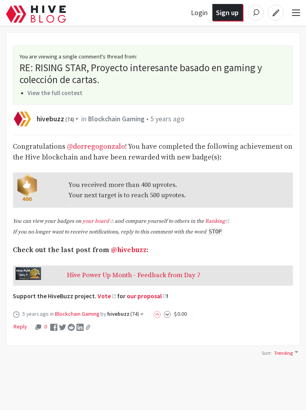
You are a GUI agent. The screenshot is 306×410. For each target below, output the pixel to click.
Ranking (215, 221)
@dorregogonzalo (96, 146)
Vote (104, 296)
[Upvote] (158, 313)
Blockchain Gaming (116, 119)
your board (95, 221)
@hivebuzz (129, 250)
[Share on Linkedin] (80, 326)
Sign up (227, 12)
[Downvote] (167, 313)
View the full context (54, 93)
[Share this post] (88, 327)
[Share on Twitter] (62, 326)
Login (199, 12)
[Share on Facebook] (53, 326)
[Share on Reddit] (71, 326)
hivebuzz (55, 119)
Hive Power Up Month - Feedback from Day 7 (133, 275)
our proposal (144, 296)
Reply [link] (20, 326)
